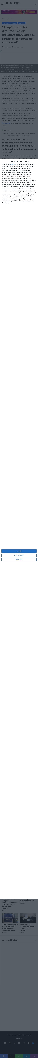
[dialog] (19, 529)
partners (12, 164)
